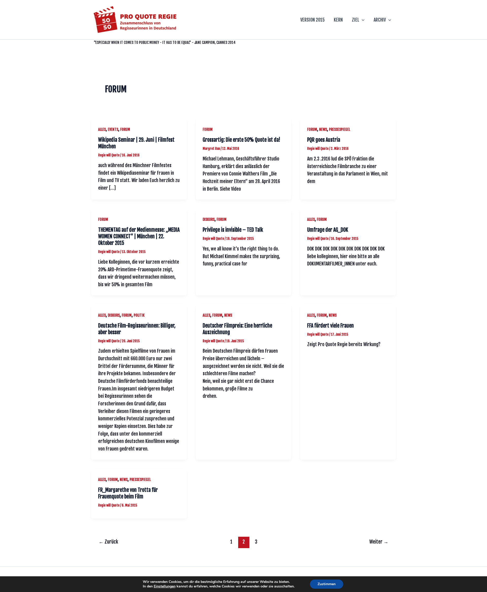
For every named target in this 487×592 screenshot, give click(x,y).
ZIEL (355, 20)
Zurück (108, 542)
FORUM (125, 129)
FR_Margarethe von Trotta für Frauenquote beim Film (128, 493)
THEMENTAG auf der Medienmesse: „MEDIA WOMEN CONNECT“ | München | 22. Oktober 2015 (139, 236)
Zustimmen (327, 584)
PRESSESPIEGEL (339, 129)
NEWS (323, 129)
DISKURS (209, 219)
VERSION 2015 (312, 20)
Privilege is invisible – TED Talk (233, 230)
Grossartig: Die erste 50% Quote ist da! (241, 140)
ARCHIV (380, 20)
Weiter (378, 542)
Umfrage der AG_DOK (327, 230)
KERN (338, 20)
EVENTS (113, 129)
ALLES (102, 129)
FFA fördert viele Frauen (330, 325)
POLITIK (139, 315)
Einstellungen (165, 586)
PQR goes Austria (323, 140)
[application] (361, 20)
